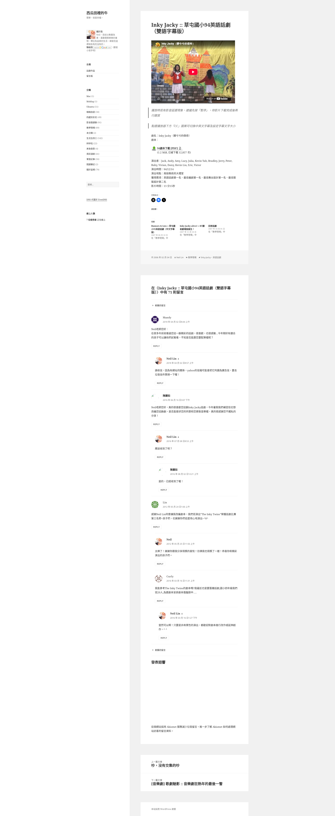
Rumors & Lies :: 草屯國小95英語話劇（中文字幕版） (163, 229)
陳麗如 (166, 395)
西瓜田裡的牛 (97, 12)
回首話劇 (212, 225)
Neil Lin (180, 257)
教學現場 (90, 127)
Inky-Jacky (206, 257)
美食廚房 (90, 148)
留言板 (89, 76)
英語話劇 (217, 257)
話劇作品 (90, 70)
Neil (169, 539)
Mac (88, 96)
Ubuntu (90, 106)
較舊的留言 (160, 305)
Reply (156, 346)
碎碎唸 (89, 143)
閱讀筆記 (90, 164)
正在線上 (95, 219)
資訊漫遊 (90, 153)
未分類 (89, 133)
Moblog (90, 101)
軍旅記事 (90, 159)
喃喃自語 (90, 112)
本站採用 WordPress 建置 (163, 809)
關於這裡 (90, 169)
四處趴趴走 (91, 117)
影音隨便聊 (91, 122)
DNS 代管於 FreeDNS (96, 199)
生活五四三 (91, 138)
